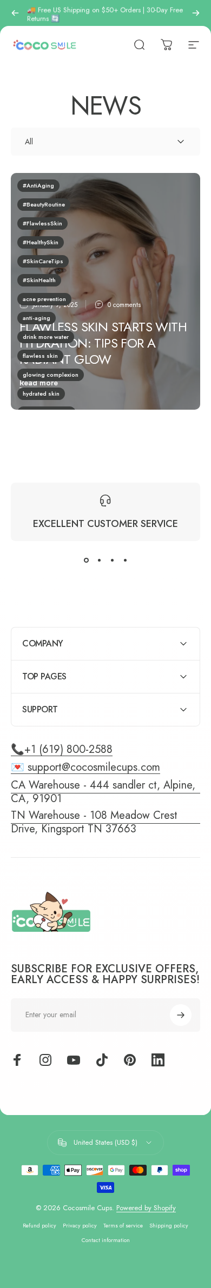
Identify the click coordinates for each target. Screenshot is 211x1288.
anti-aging (36, 317)
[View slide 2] (99, 560)
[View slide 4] (124, 560)
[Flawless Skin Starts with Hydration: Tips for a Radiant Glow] (105, 291)
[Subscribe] (181, 1015)
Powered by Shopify (146, 1208)
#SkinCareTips (43, 261)
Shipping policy (168, 1226)
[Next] (196, 13)
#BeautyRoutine (44, 204)
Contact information (106, 1240)
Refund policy (39, 1226)
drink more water (46, 336)
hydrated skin (41, 393)
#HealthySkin (40, 242)
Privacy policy (80, 1226)
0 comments (124, 305)
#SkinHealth (39, 280)
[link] (105, 822)
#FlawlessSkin (42, 223)
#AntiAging (38, 185)
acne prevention (44, 299)
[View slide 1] (86, 560)
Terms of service (123, 1226)
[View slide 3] (112, 560)
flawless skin (40, 355)
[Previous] (15, 13)
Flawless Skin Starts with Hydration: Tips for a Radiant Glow (103, 343)
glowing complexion (50, 374)
